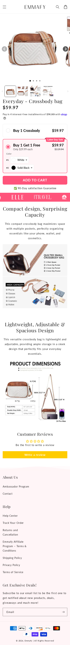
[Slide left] (4, 49)
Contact (8, 493)
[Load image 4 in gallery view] (48, 91)
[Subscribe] (63, 612)
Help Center (10, 515)
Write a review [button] (35, 454)
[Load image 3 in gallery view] (35, 91)
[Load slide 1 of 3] (36, 80)
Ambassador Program (16, 486)
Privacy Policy (11, 565)
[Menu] (4, 7)
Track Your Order (13, 522)
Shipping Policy (12, 557)
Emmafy (28, 640)
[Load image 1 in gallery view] (10, 91)
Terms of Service (13, 572)
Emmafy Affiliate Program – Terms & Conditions (15, 546)
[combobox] (19, 160)
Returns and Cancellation (10, 532)
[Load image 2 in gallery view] (23, 91)
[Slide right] (65, 49)
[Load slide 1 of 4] (39, 80)
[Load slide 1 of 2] (33, 80)
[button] (58, 7)
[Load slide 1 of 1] (30, 80)
